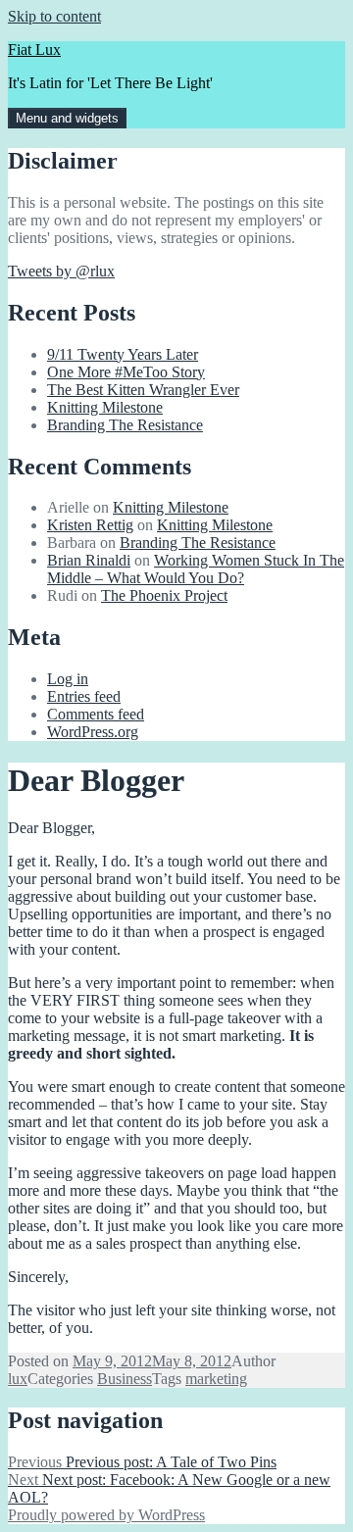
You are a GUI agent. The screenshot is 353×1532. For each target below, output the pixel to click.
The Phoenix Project (164, 595)
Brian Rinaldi (88, 560)
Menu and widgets (67, 118)
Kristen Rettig (90, 525)
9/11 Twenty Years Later (122, 354)
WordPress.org (92, 731)
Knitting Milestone (105, 407)
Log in (67, 678)
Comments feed (95, 714)
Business (124, 1378)
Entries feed (84, 696)
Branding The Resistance (125, 425)
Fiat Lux (34, 49)
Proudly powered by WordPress (106, 1515)
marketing (216, 1378)
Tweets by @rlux (61, 271)
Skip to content (54, 16)
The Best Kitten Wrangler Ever (143, 389)
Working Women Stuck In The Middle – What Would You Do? (195, 569)
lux (17, 1378)
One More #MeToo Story (126, 372)
